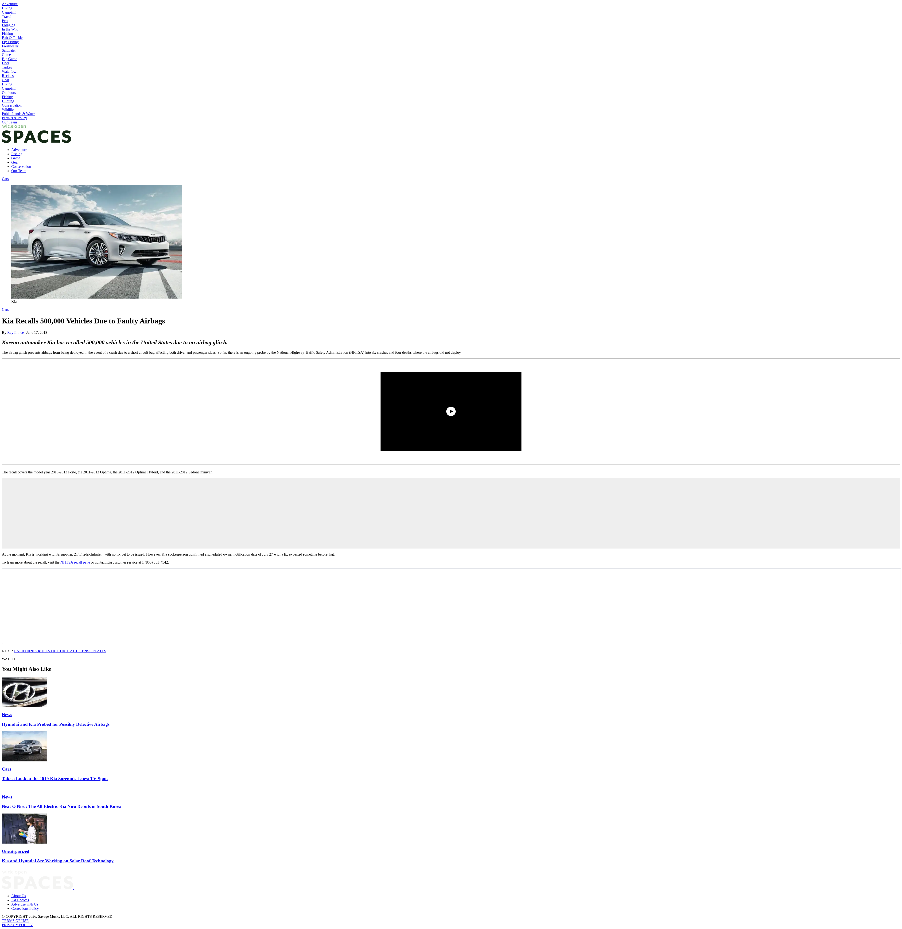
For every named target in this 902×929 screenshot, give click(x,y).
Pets (5, 21)
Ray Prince (15, 332)
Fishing (7, 33)
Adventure (10, 4)
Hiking (7, 8)
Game (6, 55)
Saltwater (9, 50)
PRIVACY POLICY (17, 925)
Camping (9, 12)
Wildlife (8, 109)
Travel (6, 17)
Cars (5, 179)
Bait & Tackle (12, 38)
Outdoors (9, 93)
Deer (5, 63)
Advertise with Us (24, 904)
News (7, 714)
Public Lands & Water (18, 114)
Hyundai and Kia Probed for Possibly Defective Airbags (55, 724)
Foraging (8, 25)
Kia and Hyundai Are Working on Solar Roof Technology (58, 860)
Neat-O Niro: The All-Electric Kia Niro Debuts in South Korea (61, 806)
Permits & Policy (14, 118)
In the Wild (10, 29)
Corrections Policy (25, 908)
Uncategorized (15, 851)
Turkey (7, 67)
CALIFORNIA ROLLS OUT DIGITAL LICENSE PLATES (60, 651)
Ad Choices (20, 900)
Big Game (9, 59)
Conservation (12, 105)
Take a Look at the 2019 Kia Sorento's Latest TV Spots (55, 778)
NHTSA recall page (75, 562)
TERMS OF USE (15, 921)
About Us (18, 896)
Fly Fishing (10, 42)
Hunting (8, 101)
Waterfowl (9, 71)
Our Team (9, 122)
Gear (5, 80)
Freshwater (10, 46)
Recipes (8, 76)
